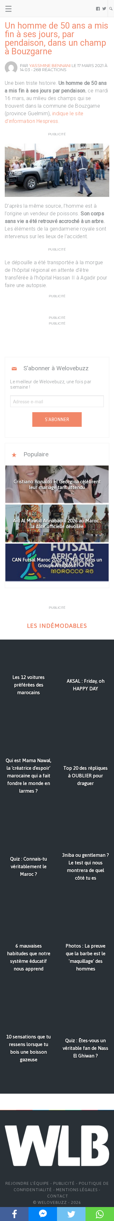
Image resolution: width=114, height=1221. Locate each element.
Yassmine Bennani (50, 65)
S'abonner (57, 419)
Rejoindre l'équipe (27, 1183)
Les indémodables (57, 626)
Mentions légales (77, 1189)
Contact (57, 1196)
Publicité (64, 1183)
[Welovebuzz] (29, 8)
